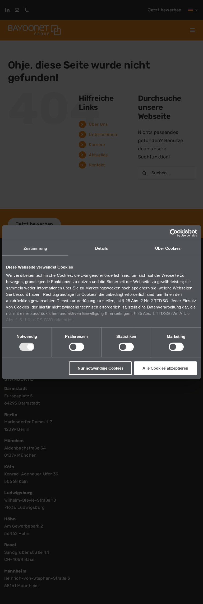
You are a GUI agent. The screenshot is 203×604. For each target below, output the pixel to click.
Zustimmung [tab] (35, 248)
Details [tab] (101, 248)
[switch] (76, 347)
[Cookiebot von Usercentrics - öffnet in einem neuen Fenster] (174, 233)
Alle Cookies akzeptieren (165, 368)
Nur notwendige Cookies (100, 368)
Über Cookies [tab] (168, 248)
